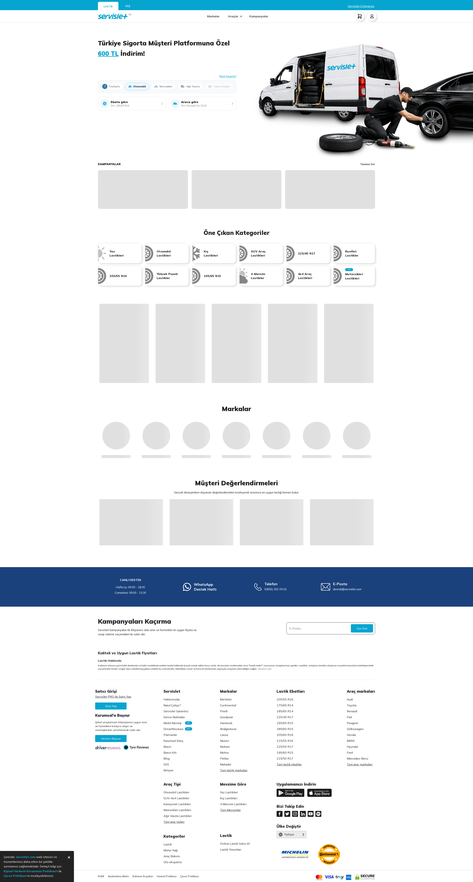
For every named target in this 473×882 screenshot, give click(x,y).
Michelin (226, 699)
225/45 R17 (285, 717)
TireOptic (114, 86)
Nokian (225, 746)
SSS (166, 764)
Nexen (224, 741)
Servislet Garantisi (176, 711)
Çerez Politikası (189, 876)
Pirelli (224, 711)
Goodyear (226, 717)
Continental (228, 705)
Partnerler (170, 735)
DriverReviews (176, 729)
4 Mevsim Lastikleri (233, 804)
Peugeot (352, 723)
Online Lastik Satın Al (235, 843)
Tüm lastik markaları (233, 770)
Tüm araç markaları (359, 764)
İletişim (168, 770)
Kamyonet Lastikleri (177, 804)
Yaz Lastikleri (229, 792)
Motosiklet (166, 86)
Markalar (213, 16)
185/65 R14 (285, 711)
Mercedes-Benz (357, 758)
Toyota (351, 705)
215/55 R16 (285, 741)
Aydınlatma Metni (118, 876)
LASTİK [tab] (108, 6)
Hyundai (352, 746)
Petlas (224, 758)
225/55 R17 (285, 746)
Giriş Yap (111, 706)
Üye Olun (362, 628)
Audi (350, 699)
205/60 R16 (285, 735)
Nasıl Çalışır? (172, 705)
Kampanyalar (258, 16)
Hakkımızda (172, 699)
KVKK (101, 876)
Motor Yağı (171, 850)
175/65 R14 (285, 705)
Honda (351, 735)
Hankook (226, 723)
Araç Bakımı (172, 856)
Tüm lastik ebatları (289, 764)
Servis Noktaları (174, 717)
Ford (350, 752)
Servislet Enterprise (361, 6)
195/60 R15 (285, 752)
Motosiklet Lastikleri (177, 810)
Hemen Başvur (111, 738)
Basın (167, 746)
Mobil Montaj (176, 723)
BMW (351, 741)
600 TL (108, 53)
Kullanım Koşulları (142, 876)
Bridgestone (228, 729)
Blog (167, 758)
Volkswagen (355, 729)
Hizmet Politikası (167, 876)
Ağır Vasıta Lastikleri (178, 816)
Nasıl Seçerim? (227, 76)
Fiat (349, 717)
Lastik (168, 844)
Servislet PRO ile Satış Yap (113, 696)
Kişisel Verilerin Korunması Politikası (30, 871)
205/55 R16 (285, 699)
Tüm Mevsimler (230, 810)
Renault (352, 711)
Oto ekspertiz (173, 862)
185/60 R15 (285, 729)
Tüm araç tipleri (174, 822)
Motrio (224, 752)
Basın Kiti (170, 752)
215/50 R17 (285, 758)
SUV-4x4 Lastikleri (176, 798)
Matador (225, 764)
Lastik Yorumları (230, 849)
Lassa (224, 735)
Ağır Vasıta (193, 86)
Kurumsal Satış (173, 741)
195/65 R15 (285, 723)
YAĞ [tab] (127, 6)
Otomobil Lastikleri (176, 792)
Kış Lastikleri (228, 798)
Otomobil (139, 86)
